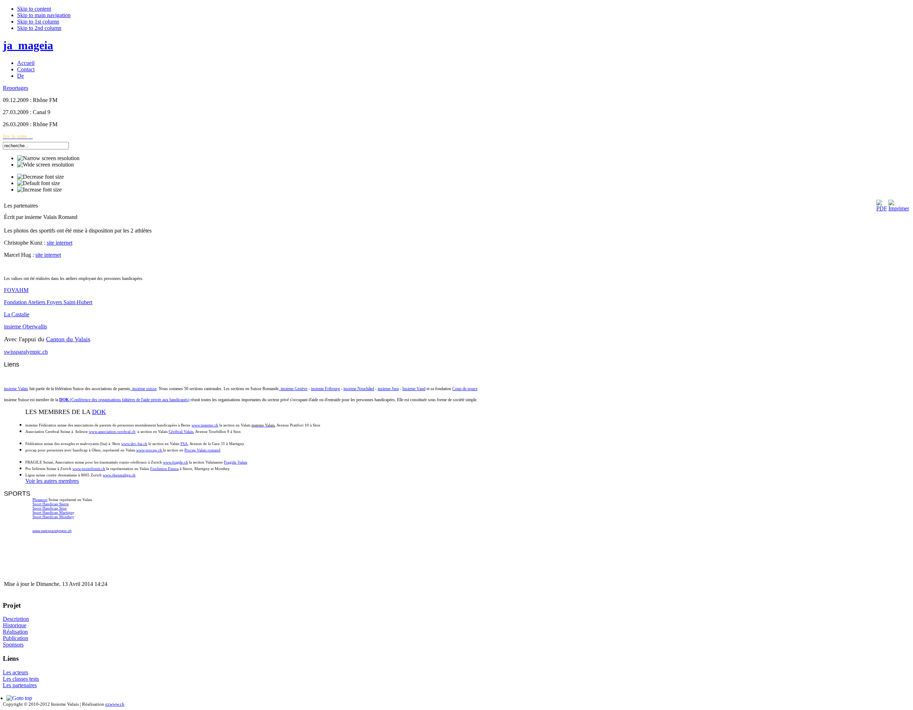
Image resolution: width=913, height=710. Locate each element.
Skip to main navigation (44, 15)
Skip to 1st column (38, 22)
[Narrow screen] (48, 158)
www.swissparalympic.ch (52, 531)
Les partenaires (20, 685)
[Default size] (38, 183)
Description (16, 619)
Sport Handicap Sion (49, 508)
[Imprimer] (898, 208)
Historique (14, 625)
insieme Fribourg (325, 388)
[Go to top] (19, 698)
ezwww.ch (114, 704)
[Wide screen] (45, 165)
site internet (59, 243)
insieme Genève (293, 388)
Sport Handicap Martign (52, 512)
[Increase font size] (39, 190)
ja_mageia (28, 45)
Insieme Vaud (413, 388)
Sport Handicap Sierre (50, 504)
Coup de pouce (465, 388)
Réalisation (15, 632)
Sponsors (13, 645)
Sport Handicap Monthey (53, 517)
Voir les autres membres (52, 481)
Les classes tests (21, 679)
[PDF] (881, 208)
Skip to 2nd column (39, 28)
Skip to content (34, 9)
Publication (15, 638)
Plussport (39, 499)
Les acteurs (15, 672)
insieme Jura (388, 388)
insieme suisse (144, 388)
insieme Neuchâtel (358, 388)
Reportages (15, 88)
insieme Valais (16, 388)
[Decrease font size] (40, 177)
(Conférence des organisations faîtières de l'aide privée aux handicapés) (124, 399)
